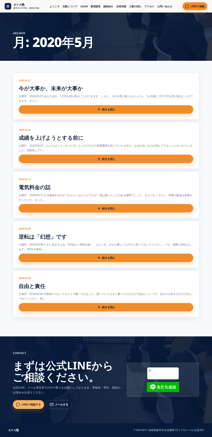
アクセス (149, 6)
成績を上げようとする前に (51, 137)
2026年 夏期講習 (90, 6)
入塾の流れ (135, 6)
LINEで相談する (31, 404)
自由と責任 (32, 285)
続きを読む (108, 109)
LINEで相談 (198, 6)
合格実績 (121, 6)
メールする (61, 404)
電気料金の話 (35, 187)
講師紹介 (108, 6)
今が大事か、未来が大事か (51, 88)
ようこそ (54, 6)
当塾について (69, 6)
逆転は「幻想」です (43, 236)
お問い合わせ (164, 6)
